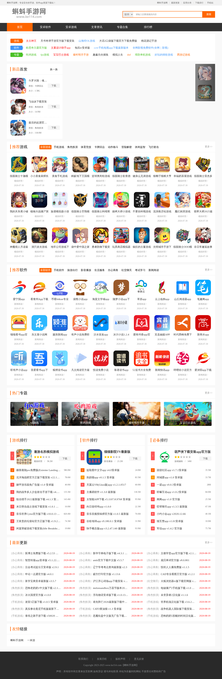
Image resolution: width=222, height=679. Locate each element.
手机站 (210, 3)
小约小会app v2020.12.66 (171, 514)
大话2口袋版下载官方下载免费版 (118, 40)
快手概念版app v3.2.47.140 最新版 (106, 528)
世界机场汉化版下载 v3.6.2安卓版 (171, 602)
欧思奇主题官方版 (36, 47)
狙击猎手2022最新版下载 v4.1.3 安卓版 (38, 499)
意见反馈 (139, 659)
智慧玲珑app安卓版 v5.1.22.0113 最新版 (36, 560)
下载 (64, 458)
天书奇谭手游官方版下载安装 (57, 40)
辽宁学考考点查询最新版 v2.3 (103, 567)
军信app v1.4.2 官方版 (169, 528)
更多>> (208, 146)
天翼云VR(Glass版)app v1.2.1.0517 (106, 484)
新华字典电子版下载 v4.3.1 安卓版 (104, 553)
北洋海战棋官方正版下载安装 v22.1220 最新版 (38, 477)
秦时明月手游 (81, 54)
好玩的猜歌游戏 (164, 54)
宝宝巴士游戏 (61, 54)
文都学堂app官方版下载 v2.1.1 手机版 (171, 553)
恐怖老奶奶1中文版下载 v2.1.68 (36, 588)
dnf (129, 54)
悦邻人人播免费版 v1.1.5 (168, 567)
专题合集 (122, 27)
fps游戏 (45, 54)
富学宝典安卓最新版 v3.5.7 (33, 581)
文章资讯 (96, 27)
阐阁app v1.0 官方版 (168, 499)
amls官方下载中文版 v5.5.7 (101, 560)
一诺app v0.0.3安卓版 (169, 484)
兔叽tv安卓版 (82, 47)
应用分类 (187, 3)
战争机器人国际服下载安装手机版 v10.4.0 (171, 608)
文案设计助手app (61, 47)
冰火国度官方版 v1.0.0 (31, 595)
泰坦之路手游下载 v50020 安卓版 (36, 615)
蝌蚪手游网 (162, 3)
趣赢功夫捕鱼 (100, 54)
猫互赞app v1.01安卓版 (170, 521)
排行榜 (148, 27)
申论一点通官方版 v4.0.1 (32, 574)
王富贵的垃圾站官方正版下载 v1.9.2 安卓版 (38, 521)
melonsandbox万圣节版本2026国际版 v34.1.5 (104, 588)
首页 (20, 27)
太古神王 (31, 40)
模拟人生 (118, 54)
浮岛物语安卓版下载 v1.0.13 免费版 (104, 595)
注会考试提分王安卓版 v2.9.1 (35, 567)
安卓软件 (45, 27)
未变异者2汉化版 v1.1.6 (167, 595)
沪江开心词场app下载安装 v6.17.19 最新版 (104, 581)
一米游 (31, 640)
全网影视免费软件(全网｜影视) (150, 47)
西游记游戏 (183, 54)
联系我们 (83, 659)
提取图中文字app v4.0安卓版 (103, 470)
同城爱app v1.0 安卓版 (170, 477)
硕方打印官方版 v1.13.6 (99, 574)
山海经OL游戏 (87, 40)
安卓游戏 (71, 27)
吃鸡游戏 (31, 54)
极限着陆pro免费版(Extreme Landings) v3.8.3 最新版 (38, 470)
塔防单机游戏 (143, 54)
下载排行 (199, 3)
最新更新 (175, 3)
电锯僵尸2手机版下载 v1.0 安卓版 (171, 588)
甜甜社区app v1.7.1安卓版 (172, 470)
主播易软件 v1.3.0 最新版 (101, 492)
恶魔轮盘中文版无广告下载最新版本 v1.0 (104, 615)
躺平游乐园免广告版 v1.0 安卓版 (35, 484)
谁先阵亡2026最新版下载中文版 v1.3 (104, 602)
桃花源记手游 (149, 40)
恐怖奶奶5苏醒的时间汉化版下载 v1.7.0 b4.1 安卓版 (171, 615)
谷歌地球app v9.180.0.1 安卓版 (104, 521)
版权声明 (120, 659)
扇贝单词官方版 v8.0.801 (168, 560)
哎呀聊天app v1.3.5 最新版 (172, 506)
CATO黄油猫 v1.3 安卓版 (100, 608)
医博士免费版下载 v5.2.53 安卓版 (36, 553)
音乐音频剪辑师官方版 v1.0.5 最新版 (108, 514)
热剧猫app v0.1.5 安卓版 (100, 477)
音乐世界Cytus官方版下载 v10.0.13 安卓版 (38, 514)
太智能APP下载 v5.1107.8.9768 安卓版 (109, 499)
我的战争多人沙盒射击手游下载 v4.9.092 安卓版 (38, 492)
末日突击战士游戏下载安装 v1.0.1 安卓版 (38, 506)
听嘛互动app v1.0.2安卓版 (172, 492)
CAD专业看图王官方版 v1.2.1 (171, 574)
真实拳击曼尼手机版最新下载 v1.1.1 (36, 608)
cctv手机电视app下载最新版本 (111, 47)
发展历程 (102, 659)
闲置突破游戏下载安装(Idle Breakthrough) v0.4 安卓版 (38, 528)
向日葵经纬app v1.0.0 (99, 506)
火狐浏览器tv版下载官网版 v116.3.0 (171, 581)
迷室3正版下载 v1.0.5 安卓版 (34, 602)
